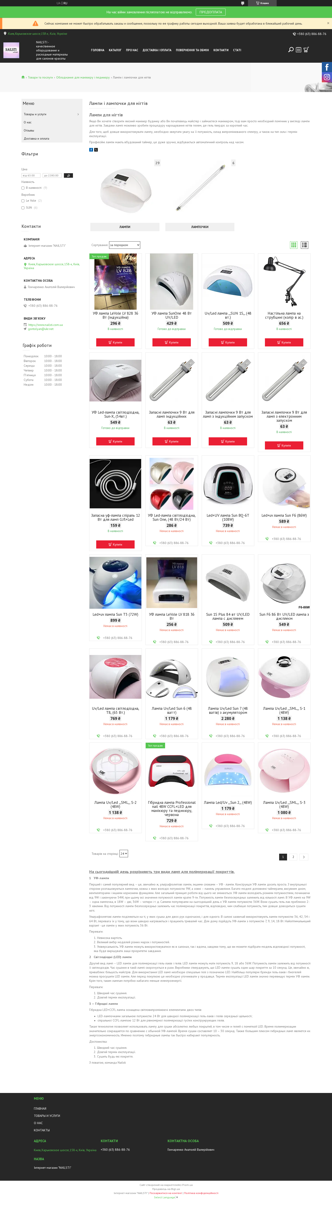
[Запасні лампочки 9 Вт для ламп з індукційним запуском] (228, 381)
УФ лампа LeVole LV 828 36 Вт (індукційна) (115, 315)
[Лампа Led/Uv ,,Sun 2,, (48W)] (228, 771)
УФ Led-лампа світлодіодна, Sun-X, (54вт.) (115, 414)
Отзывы (29, 130)
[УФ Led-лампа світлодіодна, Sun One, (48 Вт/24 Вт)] (172, 484)
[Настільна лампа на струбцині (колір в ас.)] (284, 282)
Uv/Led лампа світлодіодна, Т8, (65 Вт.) (115, 710)
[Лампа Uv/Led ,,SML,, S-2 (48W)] (115, 771)
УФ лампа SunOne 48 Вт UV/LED (172, 315)
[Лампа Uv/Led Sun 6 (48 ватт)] (172, 677)
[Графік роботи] (298, 49)
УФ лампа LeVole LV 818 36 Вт (171, 616)
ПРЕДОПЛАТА (210, 12)
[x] (96, 150)
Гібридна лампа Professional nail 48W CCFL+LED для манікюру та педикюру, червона (172, 808)
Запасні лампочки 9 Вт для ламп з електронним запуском (284, 416)
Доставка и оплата (36, 138)
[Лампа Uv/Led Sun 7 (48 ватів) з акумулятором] (228, 677)
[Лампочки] (199, 191)
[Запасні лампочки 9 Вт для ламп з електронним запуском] (284, 381)
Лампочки (199, 227)
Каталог (115, 50)
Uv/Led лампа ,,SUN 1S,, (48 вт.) (228, 315)
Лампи (124, 227)
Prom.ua (187, 1185)
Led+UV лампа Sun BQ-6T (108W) (228, 517)
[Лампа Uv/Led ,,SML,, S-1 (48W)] (284, 677)
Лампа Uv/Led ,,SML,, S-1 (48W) (284, 710)
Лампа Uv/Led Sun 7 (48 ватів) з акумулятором (228, 710)
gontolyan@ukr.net (41, 329)
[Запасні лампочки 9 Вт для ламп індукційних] (172, 381)
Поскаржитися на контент (166, 1193)
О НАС (38, 1123)
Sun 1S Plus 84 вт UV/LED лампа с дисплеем (228, 616)
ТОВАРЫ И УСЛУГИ (47, 1116)
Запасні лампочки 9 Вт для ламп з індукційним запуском (228, 414)
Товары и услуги (35, 114)
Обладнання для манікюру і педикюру (83, 77)
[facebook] (91, 150)
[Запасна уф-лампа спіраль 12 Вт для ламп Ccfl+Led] (115, 484)
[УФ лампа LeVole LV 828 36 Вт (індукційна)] (115, 282)
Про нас (132, 50)
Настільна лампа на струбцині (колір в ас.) (284, 315)
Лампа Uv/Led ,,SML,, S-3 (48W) (284, 804)
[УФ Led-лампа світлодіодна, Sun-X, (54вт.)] (115, 381)
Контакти (221, 50)
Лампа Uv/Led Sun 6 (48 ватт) (172, 710)
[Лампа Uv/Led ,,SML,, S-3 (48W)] (284, 771)
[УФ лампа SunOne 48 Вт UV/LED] (172, 282)
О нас (27, 122)
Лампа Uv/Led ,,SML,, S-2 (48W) (115, 804)
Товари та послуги (40, 77)
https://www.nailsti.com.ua (45, 325)
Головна (97, 50)
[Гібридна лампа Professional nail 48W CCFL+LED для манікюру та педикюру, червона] (172, 771)
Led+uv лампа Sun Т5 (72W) (115, 614)
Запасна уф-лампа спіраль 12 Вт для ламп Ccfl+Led (115, 517)
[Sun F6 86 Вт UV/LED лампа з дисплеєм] (284, 583)
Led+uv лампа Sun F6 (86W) (284, 515)
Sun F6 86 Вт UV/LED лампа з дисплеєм (284, 616)
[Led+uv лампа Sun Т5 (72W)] (115, 583)
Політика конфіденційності (201, 1193)
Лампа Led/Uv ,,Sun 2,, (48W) (228, 802)
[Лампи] (124, 191)
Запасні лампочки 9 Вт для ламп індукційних (171, 414)
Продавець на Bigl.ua (166, 1189)
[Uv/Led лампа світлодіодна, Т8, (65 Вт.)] (115, 677)
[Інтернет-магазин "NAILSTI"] (18, 50)
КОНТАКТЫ (42, 1130)
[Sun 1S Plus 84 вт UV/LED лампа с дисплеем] (228, 583)
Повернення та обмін (192, 50)
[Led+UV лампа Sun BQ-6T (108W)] (228, 484)
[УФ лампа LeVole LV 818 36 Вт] (172, 583)
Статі (237, 50)
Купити (117, 342)
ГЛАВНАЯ (40, 1108)
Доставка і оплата (157, 50)
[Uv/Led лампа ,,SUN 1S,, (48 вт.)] (228, 282)
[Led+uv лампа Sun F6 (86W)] (284, 484)
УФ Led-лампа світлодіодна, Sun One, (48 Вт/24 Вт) (172, 517)
